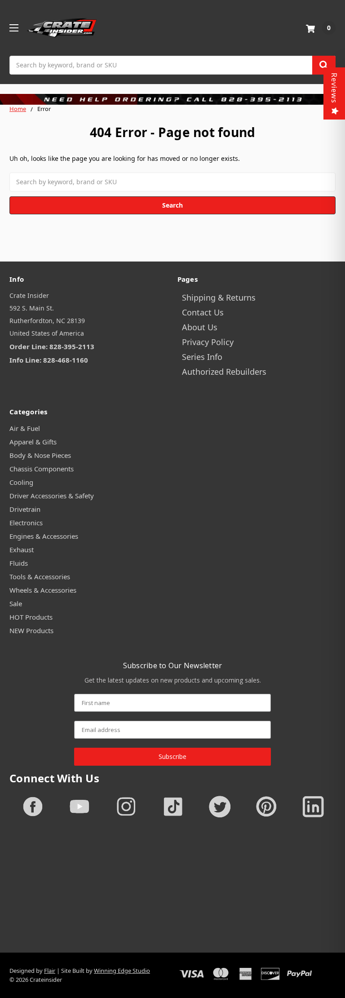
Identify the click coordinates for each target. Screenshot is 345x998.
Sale (15, 603)
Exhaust (21, 549)
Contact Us (203, 312)
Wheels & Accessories (42, 589)
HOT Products (31, 616)
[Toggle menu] (13, 27)
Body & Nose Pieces (40, 455)
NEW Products (31, 630)
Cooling (21, 482)
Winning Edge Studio (122, 971)
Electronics (26, 522)
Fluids (18, 563)
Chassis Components (41, 468)
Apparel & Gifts (33, 441)
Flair (49, 971)
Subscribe (172, 756)
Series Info (202, 356)
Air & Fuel (24, 428)
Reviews (334, 88)
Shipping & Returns (219, 297)
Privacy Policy (208, 342)
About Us (199, 327)
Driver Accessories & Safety (51, 495)
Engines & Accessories (43, 536)
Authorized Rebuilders (224, 371)
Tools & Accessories (39, 576)
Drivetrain (24, 509)
